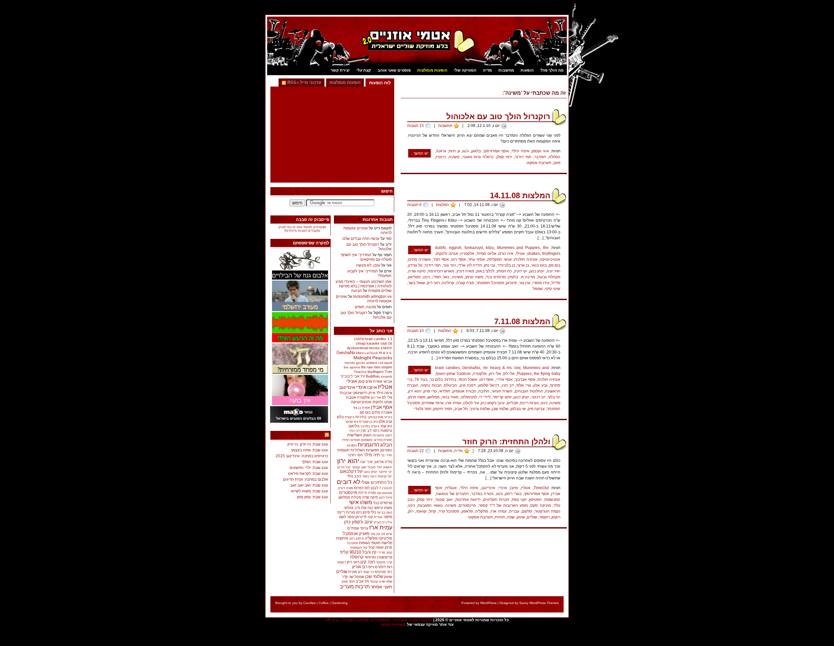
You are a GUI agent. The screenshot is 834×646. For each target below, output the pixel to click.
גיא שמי (386, 426)
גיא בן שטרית (368, 421)
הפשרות (372, 450)
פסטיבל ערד (449, 511)
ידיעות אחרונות (468, 499)
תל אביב (461, 408)
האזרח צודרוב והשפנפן (376, 440)
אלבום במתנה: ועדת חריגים (305, 479)
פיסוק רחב (356, 538)
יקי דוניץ (520, 271)
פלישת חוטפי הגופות (375, 543)
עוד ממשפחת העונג (304, 435)
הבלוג (386, 444)
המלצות (442, 204)
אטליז (525, 488)
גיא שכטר (351, 421)
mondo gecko (355, 362)
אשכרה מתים (419, 259)
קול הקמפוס (359, 547)
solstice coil (374, 362)
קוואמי (421, 511)
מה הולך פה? (552, 70)
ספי (389, 238)
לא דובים (348, 481)
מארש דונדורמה (441, 271)
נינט (426, 277)
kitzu (490, 247)
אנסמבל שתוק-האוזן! (453, 373)
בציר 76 (420, 379)
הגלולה (554, 157)
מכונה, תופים (365, 307)
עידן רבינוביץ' (382, 522)
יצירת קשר (340, 70)
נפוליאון (414, 277)
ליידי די (485, 397)
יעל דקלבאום (351, 471)
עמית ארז (453, 403)
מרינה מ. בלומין (521, 277)
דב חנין (508, 385)
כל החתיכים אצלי (376, 482)
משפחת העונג (393, 624)
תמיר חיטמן (442, 408)
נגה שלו (367, 508)
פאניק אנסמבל (356, 533)
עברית (514, 511)
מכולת (356, 497)
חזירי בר (386, 455)
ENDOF (386, 348)
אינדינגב (488, 488)
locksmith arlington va (372, 296)
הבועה (356, 290)
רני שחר (368, 572)
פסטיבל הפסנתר (490, 283)
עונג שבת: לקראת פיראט (308, 473)
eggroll (455, 247)
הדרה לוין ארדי (470, 265)
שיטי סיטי (552, 288)
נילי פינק (369, 512)
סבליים (512, 403)
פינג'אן (511, 283)
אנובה (351, 397)
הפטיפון (535, 499)
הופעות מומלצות (432, 70)
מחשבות (506, 70)
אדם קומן (365, 381)
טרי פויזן (430, 391)
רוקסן (556, 517)
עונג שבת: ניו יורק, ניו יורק (307, 444)
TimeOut (541, 488)
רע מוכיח (355, 572)
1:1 (389, 339)
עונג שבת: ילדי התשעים (309, 467)
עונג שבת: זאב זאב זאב (309, 485)
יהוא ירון (415, 391)
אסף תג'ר (441, 259)
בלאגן (476, 151)
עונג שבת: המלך (315, 462)
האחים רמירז (351, 440)
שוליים (532, 517)
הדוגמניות (368, 444)
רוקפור (544, 517)
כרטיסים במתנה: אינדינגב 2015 (302, 456)
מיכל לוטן (385, 497)
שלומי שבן (500, 408)
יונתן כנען (536, 271)
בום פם (554, 265)
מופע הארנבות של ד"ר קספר (503, 505)
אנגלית (451, 488)
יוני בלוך (554, 397)
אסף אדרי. (504, 379)
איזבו (514, 488)
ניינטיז (441, 157)
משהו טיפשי (383, 508)
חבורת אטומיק (464, 391)
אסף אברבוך (525, 379)
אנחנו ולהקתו (447, 253)
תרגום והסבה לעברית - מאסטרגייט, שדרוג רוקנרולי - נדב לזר (378, 620)
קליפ (344, 552)
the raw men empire (376, 367)
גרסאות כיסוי (382, 431)
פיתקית (342, 538)
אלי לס (509, 373)
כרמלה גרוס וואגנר (478, 157)
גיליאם (354, 426)
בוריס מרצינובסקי (379, 417)
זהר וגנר (449, 265)
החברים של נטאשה (452, 493)
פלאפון (467, 511)
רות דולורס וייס (380, 567)
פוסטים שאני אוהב (394, 70)
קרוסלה (357, 557)
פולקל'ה (481, 511)
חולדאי (444, 391)
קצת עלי (363, 70)
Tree (388, 372)
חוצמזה (343, 450)
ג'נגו (465, 151)
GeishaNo (471, 367)
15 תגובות (415, 125)
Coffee (324, 603)
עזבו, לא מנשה (368, 265)
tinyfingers (551, 253)
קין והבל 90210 (363, 552)
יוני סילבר (385, 472)
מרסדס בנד (496, 277)
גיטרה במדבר (482, 493)
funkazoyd (474, 247)
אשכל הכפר (467, 379)
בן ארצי (523, 265)
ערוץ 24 (386, 534)
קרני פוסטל (384, 562)
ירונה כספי (369, 476)
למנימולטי (469, 397)
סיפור (387, 517)
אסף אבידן (381, 407)
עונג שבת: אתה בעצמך (309, 450)
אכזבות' (345, 393)
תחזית (500, 517)
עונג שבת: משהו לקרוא (309, 491)
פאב (556, 162)
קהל (432, 511)
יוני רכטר (538, 397)
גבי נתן (489, 265)
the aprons (352, 367)
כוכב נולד (354, 476)
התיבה (483, 391)
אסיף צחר (476, 259)
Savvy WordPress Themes (539, 603)
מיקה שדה (416, 271)
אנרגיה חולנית (526, 259)
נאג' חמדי (441, 277)
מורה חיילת (367, 493)
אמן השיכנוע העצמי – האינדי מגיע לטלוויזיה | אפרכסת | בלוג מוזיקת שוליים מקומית (364, 286)
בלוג (340, 417)
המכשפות (552, 499)
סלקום (527, 511)
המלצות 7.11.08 (522, 321)
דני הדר (354, 431)
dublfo (440, 247)
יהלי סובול (375, 467)
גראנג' (441, 151)
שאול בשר (416, 283)
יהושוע (387, 467)
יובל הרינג (344, 467)
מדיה (487, 70)
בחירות (450, 379)
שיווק (521, 517)
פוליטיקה (385, 538)
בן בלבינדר (506, 265)
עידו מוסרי (541, 283)
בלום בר (436, 379)
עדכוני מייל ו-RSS (303, 82)
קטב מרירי (385, 552)
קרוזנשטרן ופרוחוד (378, 557)
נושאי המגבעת (430, 505)
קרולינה (448, 283)
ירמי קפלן (504, 157)
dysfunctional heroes (363, 348)
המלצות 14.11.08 (520, 195)
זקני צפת (519, 499)
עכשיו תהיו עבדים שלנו (361, 238)
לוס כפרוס (362, 488)
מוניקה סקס (540, 505)
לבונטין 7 (385, 488)
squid (388, 362)
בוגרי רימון (513, 493)
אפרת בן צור (361, 407)
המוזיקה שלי (465, 70)
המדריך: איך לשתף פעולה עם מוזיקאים (366, 257)
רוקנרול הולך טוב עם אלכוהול (498, 116)
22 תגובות (415, 450)
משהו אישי (360, 502)
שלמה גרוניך (480, 408)
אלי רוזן (495, 373)
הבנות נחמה (431, 385)
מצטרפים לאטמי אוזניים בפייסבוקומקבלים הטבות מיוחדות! (302, 228)
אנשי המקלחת (499, 259)
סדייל (556, 283)
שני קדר (347, 577)
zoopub (386, 376)
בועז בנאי (539, 265)
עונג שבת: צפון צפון (312, 497)
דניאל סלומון (488, 385)
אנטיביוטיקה (550, 259)
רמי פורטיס (383, 572)
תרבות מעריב (355, 586)
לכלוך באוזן (485, 271)
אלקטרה (467, 253)
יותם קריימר (502, 397)
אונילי (520, 253)
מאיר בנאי (450, 397)
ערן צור (525, 283)
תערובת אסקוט (538, 162)
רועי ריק (433, 283)
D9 (390, 343)
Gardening (340, 603)
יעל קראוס (385, 476)
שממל (538, 288)
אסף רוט (458, 259)
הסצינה (352, 445)
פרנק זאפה (384, 547)
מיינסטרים (467, 505)
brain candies (447, 367)
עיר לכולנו (471, 403)
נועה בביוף (384, 512)
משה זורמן (474, 277)
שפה (511, 517)
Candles (309, 603)
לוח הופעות (380, 82)
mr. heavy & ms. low (502, 367)
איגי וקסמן (540, 151)
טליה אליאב (383, 462)
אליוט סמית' (486, 253)
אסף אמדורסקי (496, 151)
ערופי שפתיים (433, 403)
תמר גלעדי (422, 408)
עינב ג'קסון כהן (493, 403)
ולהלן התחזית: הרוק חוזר (506, 441)
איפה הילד (520, 151)
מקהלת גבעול (549, 277)
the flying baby (547, 373)
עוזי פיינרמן (364, 517)
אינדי (502, 488)
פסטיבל (352, 543)
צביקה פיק (536, 408)
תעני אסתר (381, 586)
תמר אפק (348, 581)
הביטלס (450, 385)
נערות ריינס (529, 403)
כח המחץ (504, 271)
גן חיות (454, 151)
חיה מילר (372, 454)
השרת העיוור (502, 391)
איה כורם (505, 253)
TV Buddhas (370, 376)
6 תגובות (414, 204)
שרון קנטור (377, 581)
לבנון (374, 488)
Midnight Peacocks (372, 357)
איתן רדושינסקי (363, 393)
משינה (454, 157)
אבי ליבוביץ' (350, 376)
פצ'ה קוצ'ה (465, 283)
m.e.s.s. (385, 352)
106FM (359, 339)
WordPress (488, 603)
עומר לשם (346, 517)
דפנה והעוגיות (382, 435)
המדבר (540, 157)
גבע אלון (540, 385)
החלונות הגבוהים (529, 391)
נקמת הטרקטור (547, 511)
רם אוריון (359, 566)
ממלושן (433, 397)
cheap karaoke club (371, 343)
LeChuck (371, 353)
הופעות (527, 70)
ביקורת (349, 417)
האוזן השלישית (359, 435)
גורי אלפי (523, 385)
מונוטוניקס (384, 493)
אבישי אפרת (382, 381)
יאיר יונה (553, 271)
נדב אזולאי (352, 508)
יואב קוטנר (444, 499)
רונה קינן (367, 561)
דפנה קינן (468, 385)
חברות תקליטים (496, 499)
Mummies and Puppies (518, 247)
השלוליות (358, 450)
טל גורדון (415, 265)
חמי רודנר (523, 157)
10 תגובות (415, 330)
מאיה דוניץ (465, 271)
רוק (410, 511)
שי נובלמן (518, 408)
